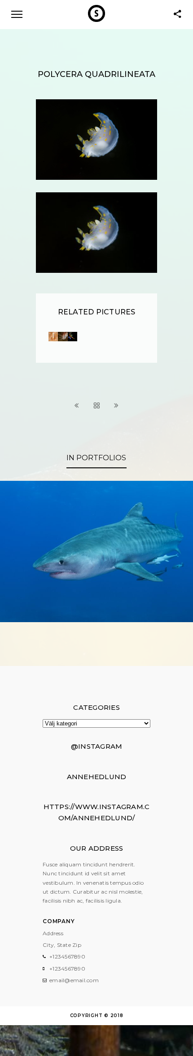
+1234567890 (67, 956)
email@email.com (74, 980)
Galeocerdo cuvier (96, 597)
